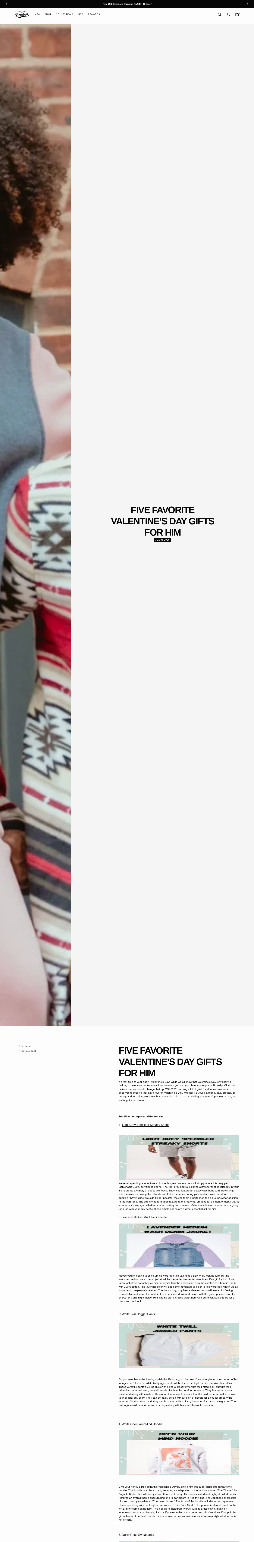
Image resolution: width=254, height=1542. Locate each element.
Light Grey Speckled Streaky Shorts (145, 1124)
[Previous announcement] (6, 4)
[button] (228, 14)
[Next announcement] (247, 4)
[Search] (220, 14)
